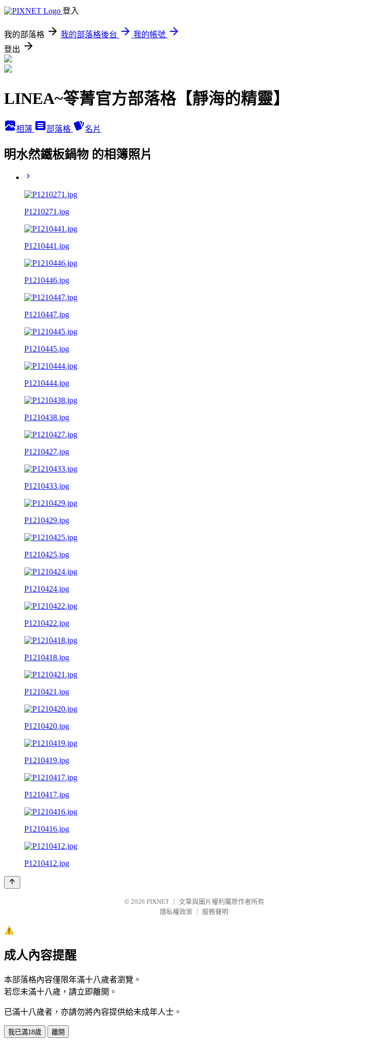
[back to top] (12, 882)
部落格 (59, 129)
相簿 (25, 129)
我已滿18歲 (24, 1032)
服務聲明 (215, 911)
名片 (93, 129)
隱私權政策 (176, 911)
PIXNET (158, 901)
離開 (58, 1032)
